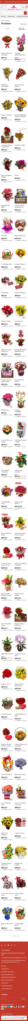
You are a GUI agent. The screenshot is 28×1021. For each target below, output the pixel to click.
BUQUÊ (3, 16)
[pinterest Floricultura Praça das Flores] (15, 945)
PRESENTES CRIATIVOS (8, 977)
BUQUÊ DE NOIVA (6, 986)
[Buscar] (25, 13)
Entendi (22, 1018)
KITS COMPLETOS (7, 980)
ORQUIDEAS (11, 16)
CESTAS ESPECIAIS (7, 975)
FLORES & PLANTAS (7, 972)
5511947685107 (5, 950)
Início (2, 20)
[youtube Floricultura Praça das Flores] (8, 945)
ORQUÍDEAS (5, 969)
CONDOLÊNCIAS (6, 989)
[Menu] (2, 7)
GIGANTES (4, 983)
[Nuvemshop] (7, 1014)
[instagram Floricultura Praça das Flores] (1, 945)
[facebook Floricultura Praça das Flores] (5, 945)
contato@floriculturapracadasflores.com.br (14, 958)
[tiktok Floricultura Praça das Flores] (11, 945)
